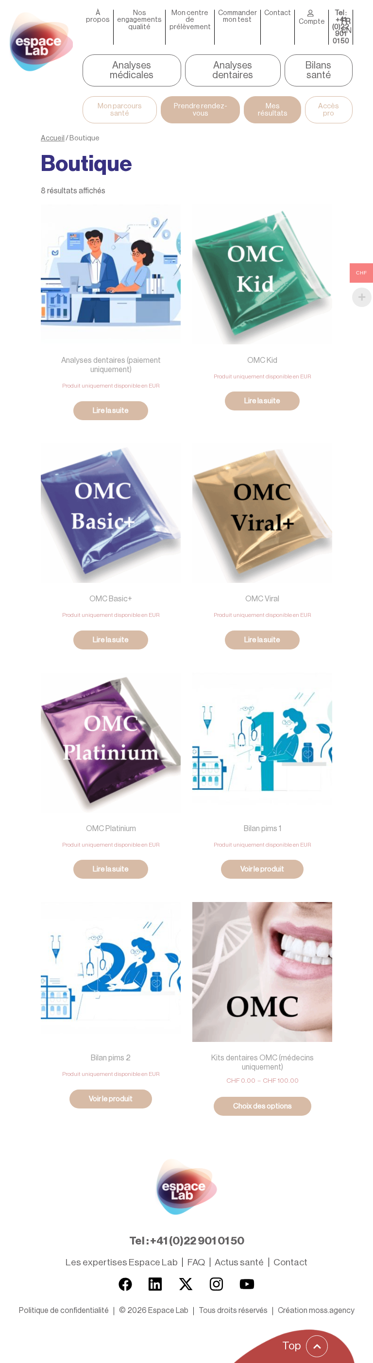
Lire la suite (111, 410)
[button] (153, 1310)
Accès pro (328, 109)
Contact (277, 13)
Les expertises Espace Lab (122, 1262)
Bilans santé (318, 70)
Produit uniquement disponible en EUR (110, 386)
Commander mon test (237, 16)
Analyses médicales (131, 70)
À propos (98, 16)
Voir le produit (262, 869)
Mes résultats (273, 109)
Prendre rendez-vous (200, 109)
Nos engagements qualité (139, 20)
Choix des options (262, 1106)
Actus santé (239, 1262)
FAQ (196, 1262)
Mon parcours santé (120, 109)
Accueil (53, 138)
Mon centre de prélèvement (190, 20)
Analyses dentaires (232, 70)
